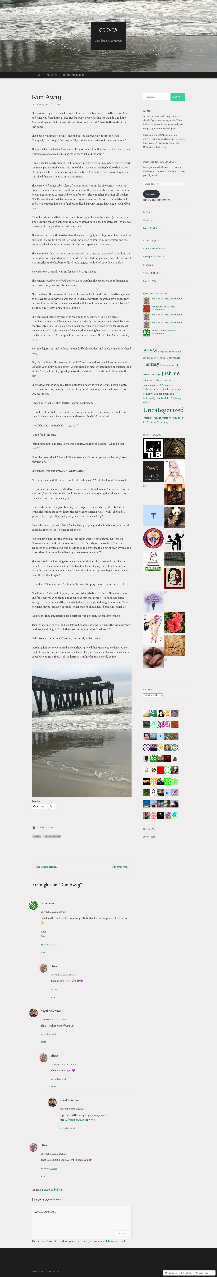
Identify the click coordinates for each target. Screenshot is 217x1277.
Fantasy (49, 827)
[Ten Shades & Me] (174, 668)
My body (158, 380)
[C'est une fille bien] (153, 658)
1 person (53, 945)
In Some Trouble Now (154, 248)
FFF (178, 365)
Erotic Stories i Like (73, 75)
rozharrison (48, 903)
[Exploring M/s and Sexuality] (174, 472)
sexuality (147, 394)
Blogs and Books (166, 351)
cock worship (158, 358)
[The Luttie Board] (153, 449)
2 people (53, 1034)
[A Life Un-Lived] (153, 516)
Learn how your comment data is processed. (100, 1241)
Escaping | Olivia (52, 1189)
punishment (149, 385)
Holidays (156, 374)
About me (52, 75)
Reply (43, 952)
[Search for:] (164, 97)
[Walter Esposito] (174, 449)
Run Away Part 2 (122, 866)
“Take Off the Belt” (153, 273)
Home (37, 75)
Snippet (158, 393)
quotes (168, 385)
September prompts (170, 389)
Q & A (160, 385)
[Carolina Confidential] (153, 539)
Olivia (108, 30)
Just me (170, 373)
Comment (121, 1233)
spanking (168, 393)
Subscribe (151, 194)
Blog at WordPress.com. (46, 1271)
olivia (56, 104)
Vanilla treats (160, 417)
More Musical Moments (45, 866)
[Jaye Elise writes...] (174, 623)
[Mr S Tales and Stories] (174, 541)
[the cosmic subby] (153, 602)
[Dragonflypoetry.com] (153, 472)
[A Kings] (153, 562)
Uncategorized (163, 410)
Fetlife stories (167, 365)
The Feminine (163, 398)
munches (147, 380)
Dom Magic (173, 357)
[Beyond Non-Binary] (153, 630)
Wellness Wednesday (157, 422)
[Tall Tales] (174, 559)
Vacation (147, 418)
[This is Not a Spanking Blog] (174, 601)
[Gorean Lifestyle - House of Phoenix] (174, 495)
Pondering (169, 380)
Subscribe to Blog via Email (159, 161)
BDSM (41, 827)
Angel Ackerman (51, 1011)
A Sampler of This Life (154, 256)
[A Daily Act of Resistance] (153, 494)
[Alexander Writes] (174, 646)
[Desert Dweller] (174, 579)
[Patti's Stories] (174, 518)
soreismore (157, 306)
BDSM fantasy (53, 837)
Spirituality (149, 398)
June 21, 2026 (149, 281)
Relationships (150, 389)
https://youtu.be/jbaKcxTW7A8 (77, 1119)
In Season (148, 265)
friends (146, 374)
